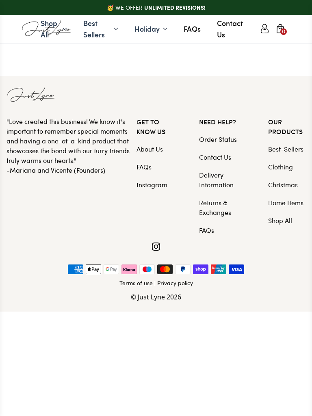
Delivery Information (216, 180)
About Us (149, 149)
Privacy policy (175, 283)
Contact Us (230, 28)
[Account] (264, 29)
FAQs (192, 29)
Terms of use (136, 283)
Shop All (280, 220)
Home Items (285, 202)
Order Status (218, 139)
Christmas (283, 184)
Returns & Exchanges (215, 207)
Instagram (151, 184)
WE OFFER (160, 7)
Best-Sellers (285, 149)
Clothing (280, 166)
